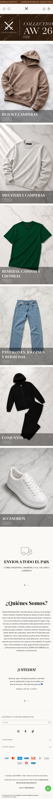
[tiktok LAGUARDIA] (32, 731)
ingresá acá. (43, 780)
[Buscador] (9, 9)
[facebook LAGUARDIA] (25, 731)
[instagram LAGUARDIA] (18, 731)
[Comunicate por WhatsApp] (48, 788)
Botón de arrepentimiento (26, 783)
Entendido (46, 796)
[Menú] (4, 9)
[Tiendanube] (27, 788)
